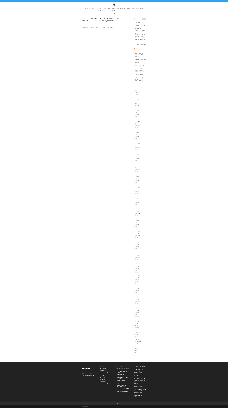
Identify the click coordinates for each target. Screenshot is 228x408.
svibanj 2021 (136, 200)
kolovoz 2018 (136, 261)
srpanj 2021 (136, 197)
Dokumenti (93, 8)
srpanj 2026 (136, 88)
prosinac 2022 (137, 165)
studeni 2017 (136, 277)
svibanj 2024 (136, 134)
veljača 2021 (136, 206)
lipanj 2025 (136, 110)
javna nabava (136, 343)
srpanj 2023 (136, 153)
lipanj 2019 (136, 242)
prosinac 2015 (137, 319)
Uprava (108, 8)
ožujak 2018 (136, 270)
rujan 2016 (136, 303)
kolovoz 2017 (136, 283)
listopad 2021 (137, 191)
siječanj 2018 (136, 274)
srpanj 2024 (136, 130)
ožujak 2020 (136, 226)
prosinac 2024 (137, 121)
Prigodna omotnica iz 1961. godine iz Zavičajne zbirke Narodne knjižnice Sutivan (139, 53)
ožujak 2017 (136, 292)
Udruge (133, 8)
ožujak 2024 (136, 138)
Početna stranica (87, 8)
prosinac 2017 (137, 275)
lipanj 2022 (136, 176)
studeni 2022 (136, 167)
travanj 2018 (136, 268)
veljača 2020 (136, 228)
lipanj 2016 (136, 308)
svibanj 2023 (136, 156)
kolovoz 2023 (136, 151)
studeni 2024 (136, 123)
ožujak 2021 (136, 204)
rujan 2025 (136, 107)
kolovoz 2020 (136, 217)
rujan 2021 (136, 193)
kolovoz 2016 (136, 305)
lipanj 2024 (136, 132)
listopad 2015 (137, 321)
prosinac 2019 (137, 231)
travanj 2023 (136, 158)
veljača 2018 (136, 272)
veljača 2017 (136, 294)
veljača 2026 (136, 97)
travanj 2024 (136, 136)
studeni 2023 (136, 145)
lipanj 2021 (136, 198)
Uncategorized (137, 357)
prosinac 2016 (137, 297)
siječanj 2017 (136, 296)
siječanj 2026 (136, 99)
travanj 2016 (136, 312)
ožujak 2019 (136, 248)
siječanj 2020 (136, 229)
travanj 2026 (136, 94)
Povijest (106, 10)
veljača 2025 (136, 118)
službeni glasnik (137, 356)
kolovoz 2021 (136, 195)
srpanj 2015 (136, 325)
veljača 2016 (136, 316)
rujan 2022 (136, 171)
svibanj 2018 (136, 266)
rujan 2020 (136, 215)
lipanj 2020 (136, 220)
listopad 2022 (137, 169)
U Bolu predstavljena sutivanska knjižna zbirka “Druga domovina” (139, 66)
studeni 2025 (136, 103)
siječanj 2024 (136, 141)
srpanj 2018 (136, 263)
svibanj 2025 (136, 112)
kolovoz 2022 (136, 173)
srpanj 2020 (136, 219)
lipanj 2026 (136, 90)
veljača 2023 (136, 162)
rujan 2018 (136, 259)
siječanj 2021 (136, 208)
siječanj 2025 (136, 120)
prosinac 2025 (137, 101)
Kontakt (101, 10)
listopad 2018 (137, 257)
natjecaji (136, 348)
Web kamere (113, 8)
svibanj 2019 (136, 244)
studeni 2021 (136, 189)
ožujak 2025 (136, 116)
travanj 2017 (136, 290)
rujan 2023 (136, 149)
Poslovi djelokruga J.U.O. (101, 8)
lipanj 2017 (136, 286)
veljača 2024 (136, 140)
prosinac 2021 (137, 187)
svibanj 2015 (136, 329)
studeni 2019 (136, 233)
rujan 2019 (136, 237)
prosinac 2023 (137, 143)
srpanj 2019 (136, 241)
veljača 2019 (136, 250)
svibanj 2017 (136, 288)
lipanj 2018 (136, 264)
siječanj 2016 (136, 318)
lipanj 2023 (136, 154)
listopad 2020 (137, 213)
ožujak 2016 (136, 314)
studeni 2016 (136, 299)
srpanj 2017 (136, 285)
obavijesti (136, 352)
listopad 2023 (137, 147)
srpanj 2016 (136, 307)
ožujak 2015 (136, 332)
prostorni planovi (137, 354)
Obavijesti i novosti (139, 8)
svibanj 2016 (136, 310)
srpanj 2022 (136, 175)
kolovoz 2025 (136, 109)
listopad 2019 (137, 235)
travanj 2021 (136, 202)
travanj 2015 (136, 330)
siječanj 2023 (136, 164)
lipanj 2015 (136, 327)
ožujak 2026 (136, 96)
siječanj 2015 (136, 336)
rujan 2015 (136, 323)
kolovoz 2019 (136, 239)
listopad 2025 (137, 105)
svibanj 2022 (136, 178)
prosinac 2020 (137, 209)
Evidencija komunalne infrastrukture (123, 8)
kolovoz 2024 (136, 129)
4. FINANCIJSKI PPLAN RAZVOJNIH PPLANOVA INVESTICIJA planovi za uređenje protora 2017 (98, 27)
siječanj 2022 (136, 185)
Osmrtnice (140, 403)
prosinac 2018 (137, 253)
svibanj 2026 (136, 92)
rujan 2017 (136, 281)
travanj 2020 (136, 224)
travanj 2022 (136, 180)
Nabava (126, 10)
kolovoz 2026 (136, 86)
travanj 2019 (136, 246)
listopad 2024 (137, 125)
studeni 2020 (136, 211)
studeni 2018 (136, 255)
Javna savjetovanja (120, 10)
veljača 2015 (136, 334)
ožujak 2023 (136, 160)
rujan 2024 (136, 127)
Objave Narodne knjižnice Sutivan (138, 49)
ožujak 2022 (136, 182)
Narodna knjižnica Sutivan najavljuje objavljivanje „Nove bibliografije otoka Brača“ (139, 79)
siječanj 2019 (136, 252)
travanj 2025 (136, 114)
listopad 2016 (137, 301)
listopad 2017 (137, 279)
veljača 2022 (136, 184)
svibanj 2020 (136, 222)
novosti (135, 350)
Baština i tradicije (112, 10)
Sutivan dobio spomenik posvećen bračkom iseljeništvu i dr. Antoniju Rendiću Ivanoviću (140, 44)
